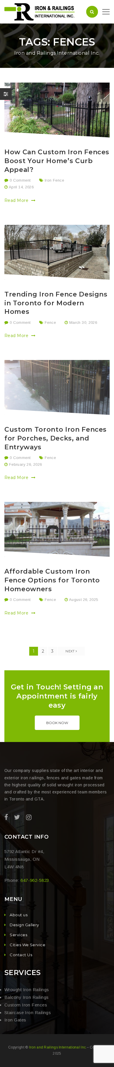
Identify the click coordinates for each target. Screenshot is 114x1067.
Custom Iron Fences (25, 1004)
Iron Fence (54, 180)
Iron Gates (15, 1019)
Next (70, 651)
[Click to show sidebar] (6, 94)
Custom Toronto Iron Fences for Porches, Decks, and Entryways (55, 438)
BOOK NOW (57, 723)
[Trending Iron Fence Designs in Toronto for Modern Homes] (57, 252)
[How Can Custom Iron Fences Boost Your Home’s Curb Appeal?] (57, 110)
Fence (50, 322)
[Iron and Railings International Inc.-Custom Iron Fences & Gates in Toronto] (40, 11)
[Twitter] (17, 817)
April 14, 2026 (21, 187)
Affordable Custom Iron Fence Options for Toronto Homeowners (52, 580)
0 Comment (19, 180)
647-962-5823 (34, 880)
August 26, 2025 (83, 599)
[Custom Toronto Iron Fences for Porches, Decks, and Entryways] (57, 387)
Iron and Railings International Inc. (58, 1047)
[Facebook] (6, 817)
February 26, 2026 (25, 464)
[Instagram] (29, 817)
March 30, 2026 (83, 322)
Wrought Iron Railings (26, 989)
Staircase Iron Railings (27, 1012)
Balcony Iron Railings (26, 997)
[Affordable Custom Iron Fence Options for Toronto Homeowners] (57, 529)
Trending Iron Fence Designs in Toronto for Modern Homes (56, 303)
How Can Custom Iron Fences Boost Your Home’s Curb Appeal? (56, 161)
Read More (17, 200)
